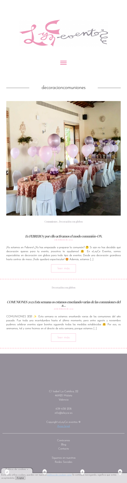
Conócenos (63, 440)
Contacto (63, 448)
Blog (63, 444)
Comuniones (50, 221)
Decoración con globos (71, 221)
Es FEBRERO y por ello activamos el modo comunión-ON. (63, 236)
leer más (64, 268)
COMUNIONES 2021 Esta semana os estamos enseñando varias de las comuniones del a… (63, 303)
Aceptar (20, 478)
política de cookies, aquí (59, 475)
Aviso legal (63, 426)
